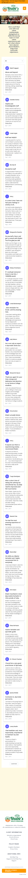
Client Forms (14, 839)
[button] (14, 871)
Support (14, 860)
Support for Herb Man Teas (14, 859)
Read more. (12, 2)
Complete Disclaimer (14, 847)
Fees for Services (14, 837)
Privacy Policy (14, 849)
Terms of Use (22, 874)
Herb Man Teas (14, 857)
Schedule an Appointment (14, 835)
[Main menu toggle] (24, 8)
